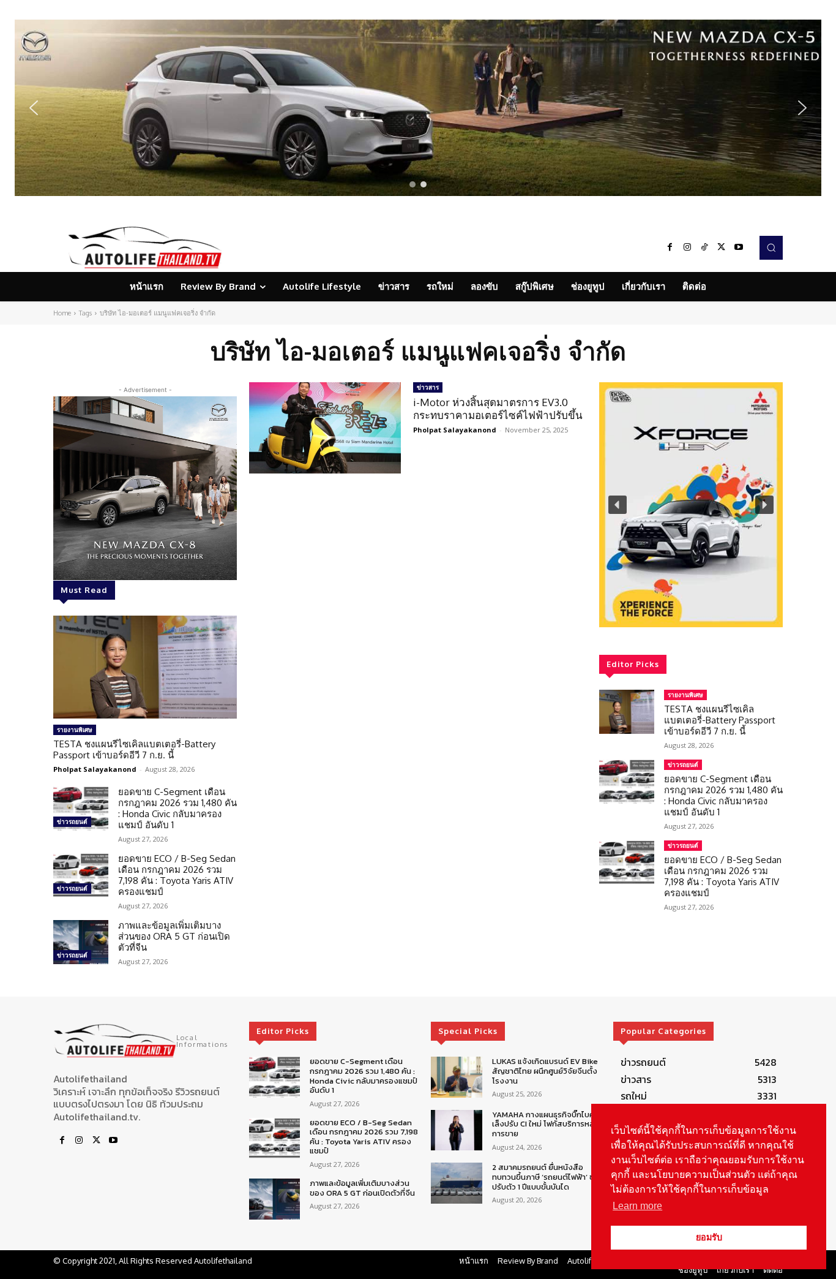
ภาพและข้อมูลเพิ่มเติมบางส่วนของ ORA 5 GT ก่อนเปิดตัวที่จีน (174, 936)
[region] (418, 108)
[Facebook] (670, 247)
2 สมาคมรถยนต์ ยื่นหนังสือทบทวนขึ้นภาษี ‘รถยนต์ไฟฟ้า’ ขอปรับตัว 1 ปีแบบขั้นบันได (545, 1176)
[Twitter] (721, 247)
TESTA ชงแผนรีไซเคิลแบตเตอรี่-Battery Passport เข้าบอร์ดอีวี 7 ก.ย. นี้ (134, 749)
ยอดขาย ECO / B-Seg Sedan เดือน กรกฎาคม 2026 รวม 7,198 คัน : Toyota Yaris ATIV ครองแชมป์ (177, 875)
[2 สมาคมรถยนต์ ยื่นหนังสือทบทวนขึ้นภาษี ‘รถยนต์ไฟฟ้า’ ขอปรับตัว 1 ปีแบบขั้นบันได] (456, 1183)
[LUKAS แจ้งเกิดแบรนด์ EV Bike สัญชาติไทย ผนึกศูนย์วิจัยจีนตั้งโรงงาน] (456, 1077)
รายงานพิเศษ (74, 729)
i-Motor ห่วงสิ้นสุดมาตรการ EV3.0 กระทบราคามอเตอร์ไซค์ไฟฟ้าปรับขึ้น (498, 408)
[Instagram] (687, 247)
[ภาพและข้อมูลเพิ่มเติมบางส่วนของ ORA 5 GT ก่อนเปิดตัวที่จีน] (80, 942)
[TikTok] (704, 247)
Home (62, 313)
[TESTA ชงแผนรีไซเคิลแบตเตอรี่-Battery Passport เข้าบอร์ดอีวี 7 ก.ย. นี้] (145, 667)
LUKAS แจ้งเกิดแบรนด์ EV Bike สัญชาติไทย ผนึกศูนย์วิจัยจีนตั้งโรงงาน (545, 1070)
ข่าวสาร (428, 387)
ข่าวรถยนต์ (72, 821)
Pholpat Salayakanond (94, 769)
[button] (418, 108)
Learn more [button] (637, 1206)
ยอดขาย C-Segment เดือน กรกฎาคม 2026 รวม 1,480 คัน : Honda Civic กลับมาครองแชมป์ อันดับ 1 (177, 808)
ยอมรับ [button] (709, 1237)
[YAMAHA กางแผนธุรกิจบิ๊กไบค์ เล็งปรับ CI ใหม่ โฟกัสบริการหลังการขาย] (456, 1130)
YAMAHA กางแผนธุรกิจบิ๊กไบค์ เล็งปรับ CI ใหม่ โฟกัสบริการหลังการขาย (545, 1124)
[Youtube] (738, 247)
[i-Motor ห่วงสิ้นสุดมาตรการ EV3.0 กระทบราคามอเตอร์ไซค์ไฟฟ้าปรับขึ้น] (325, 427)
